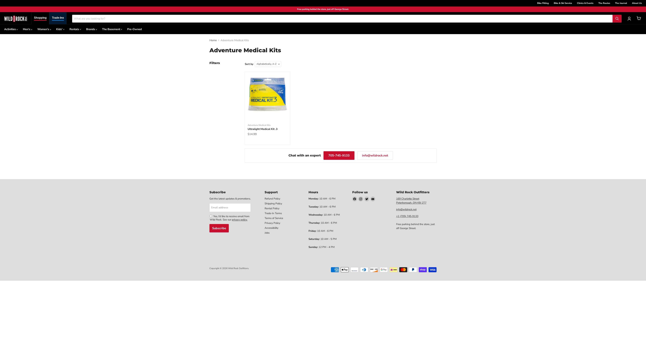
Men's (27, 29)
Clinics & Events (585, 3)
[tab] (40, 18)
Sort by (249, 64)
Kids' (59, 29)
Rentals (74, 29)
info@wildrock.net (375, 155)
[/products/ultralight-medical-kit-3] (267, 94)
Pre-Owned (134, 29)
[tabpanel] (15, 19)
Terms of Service (274, 218)
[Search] (617, 19)
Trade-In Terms (273, 213)
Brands (91, 29)
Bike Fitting (543, 3)
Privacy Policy (272, 223)
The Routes (604, 3)
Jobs (267, 232)
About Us (637, 3)
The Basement (111, 29)
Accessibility (271, 228)
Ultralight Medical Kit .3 (263, 129)
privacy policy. (239, 219)
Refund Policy (272, 198)
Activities (10, 29)
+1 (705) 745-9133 (407, 216)
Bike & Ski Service (563, 3)
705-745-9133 (339, 155)
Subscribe (219, 228)
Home (213, 40)
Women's (43, 29)
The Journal (621, 3)
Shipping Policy (273, 203)
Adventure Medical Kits (259, 125)
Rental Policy (272, 208)
